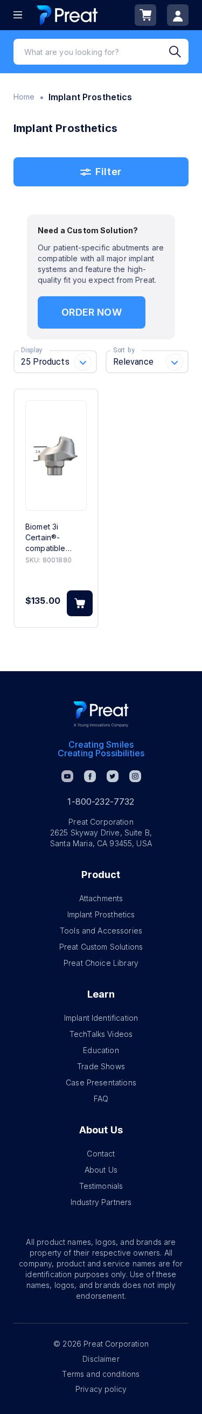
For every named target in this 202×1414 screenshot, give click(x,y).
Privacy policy (101, 1389)
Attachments (101, 898)
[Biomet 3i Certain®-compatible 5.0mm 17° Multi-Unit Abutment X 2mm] (56, 455)
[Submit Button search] (179, 52)
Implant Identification (101, 1017)
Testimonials (101, 1185)
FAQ (101, 1098)
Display (31, 350)
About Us (101, 1169)
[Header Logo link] (67, 14)
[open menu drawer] (17, 14)
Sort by (124, 350)
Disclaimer (101, 1358)
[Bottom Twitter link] (113, 776)
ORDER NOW (91, 312)
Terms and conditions (101, 1373)
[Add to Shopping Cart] (80, 603)
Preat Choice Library (101, 962)
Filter (108, 171)
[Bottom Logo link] (101, 714)
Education (101, 1050)
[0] (145, 15)
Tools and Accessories (101, 930)
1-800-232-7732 (100, 801)
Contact (101, 1153)
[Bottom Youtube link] (67, 776)
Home (24, 96)
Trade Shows (101, 1066)
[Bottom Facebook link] (90, 776)
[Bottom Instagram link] (135, 776)
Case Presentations (101, 1082)
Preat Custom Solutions (101, 946)
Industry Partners (101, 1202)
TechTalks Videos (101, 1034)
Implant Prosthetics (101, 914)
